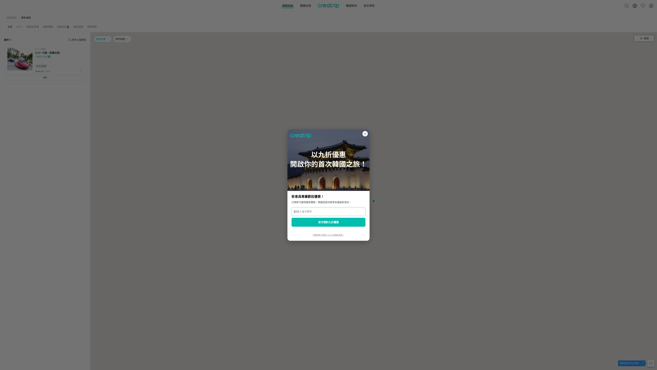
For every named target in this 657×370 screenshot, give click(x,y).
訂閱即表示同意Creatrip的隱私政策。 (328, 235)
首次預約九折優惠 (328, 222)
